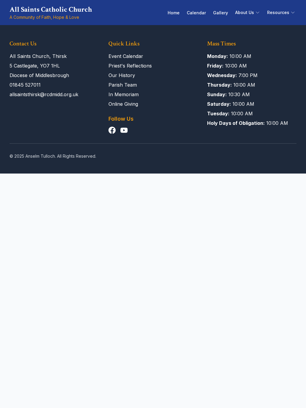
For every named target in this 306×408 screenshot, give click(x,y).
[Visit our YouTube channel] (124, 130)
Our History (121, 75)
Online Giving (123, 104)
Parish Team (122, 85)
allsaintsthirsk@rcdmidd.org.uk (44, 94)
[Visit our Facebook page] (112, 130)
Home (174, 12)
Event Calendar (125, 56)
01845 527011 (25, 85)
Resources (278, 12)
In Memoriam (123, 94)
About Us (244, 12)
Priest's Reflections (130, 66)
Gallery (220, 12)
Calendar (196, 12)
